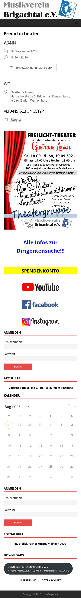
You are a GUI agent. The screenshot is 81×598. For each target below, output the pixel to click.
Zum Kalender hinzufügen (33, 68)
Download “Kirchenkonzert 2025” (38, 568)
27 (9, 424)
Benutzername (13, 342)
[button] (76, 22)
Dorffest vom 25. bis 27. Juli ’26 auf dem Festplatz (40, 387)
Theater (15, 119)
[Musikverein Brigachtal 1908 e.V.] (40, 16)
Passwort (9, 354)
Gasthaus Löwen (22, 92)
